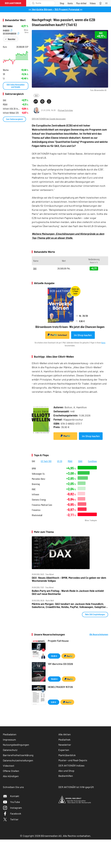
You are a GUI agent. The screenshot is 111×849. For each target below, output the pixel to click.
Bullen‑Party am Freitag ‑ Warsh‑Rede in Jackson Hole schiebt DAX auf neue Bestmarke (68, 592)
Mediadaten (9, 734)
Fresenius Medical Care (42, 504)
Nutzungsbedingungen (16, 744)
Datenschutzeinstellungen (18, 760)
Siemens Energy (39, 499)
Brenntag (36, 484)
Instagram (16, 807)
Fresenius (36, 509)
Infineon (35, 494)
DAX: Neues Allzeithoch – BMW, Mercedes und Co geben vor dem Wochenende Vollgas (69, 579)
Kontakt (14, 796)
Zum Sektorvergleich (14, 119)
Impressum (9, 739)
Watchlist (11, 39)
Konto (103, 342)
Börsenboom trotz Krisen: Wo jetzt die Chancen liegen (69, 327)
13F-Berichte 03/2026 (60, 663)
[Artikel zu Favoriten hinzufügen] (49, 101)
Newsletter (64, 744)
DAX (36, 95)
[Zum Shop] (62, 3)
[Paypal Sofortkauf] (65, 436)
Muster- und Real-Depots (72, 760)
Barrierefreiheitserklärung (18, 755)
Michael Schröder (65, 110)
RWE (34, 489)
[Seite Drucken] (42, 101)
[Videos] (92, 3)
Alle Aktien (64, 734)
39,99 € (54, 656)
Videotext (8, 765)
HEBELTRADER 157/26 (60, 686)
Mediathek (64, 739)
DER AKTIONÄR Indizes (71, 765)
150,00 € (54, 679)
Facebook (15, 813)
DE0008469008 (10, 33)
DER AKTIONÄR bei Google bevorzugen (49, 119)
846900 (6, 30)
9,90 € (53, 702)
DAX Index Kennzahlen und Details (16, 85)
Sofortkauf (62, 335)
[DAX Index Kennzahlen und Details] (15, 58)
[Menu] (107, 3)
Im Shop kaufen (83, 335)
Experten (63, 749)
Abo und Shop (66, 770)
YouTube (15, 801)
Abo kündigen (11, 776)
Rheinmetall (37, 515)
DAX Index (8, 26)
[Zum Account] (70, 3)
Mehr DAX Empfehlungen (95, 614)
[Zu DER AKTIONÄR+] (81, 3)
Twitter (14, 819)
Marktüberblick (67, 755)
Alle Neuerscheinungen (98, 634)
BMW (34, 468)
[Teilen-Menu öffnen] (36, 101)
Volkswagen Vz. (38, 473)
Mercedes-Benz (38, 478)
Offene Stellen (11, 770)
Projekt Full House (58, 640)
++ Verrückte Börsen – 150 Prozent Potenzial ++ (55, 9)
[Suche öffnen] (33, 3)
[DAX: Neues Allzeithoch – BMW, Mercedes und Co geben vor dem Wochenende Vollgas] (70, 552)
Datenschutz (10, 749)
